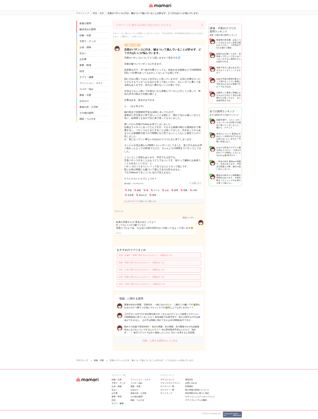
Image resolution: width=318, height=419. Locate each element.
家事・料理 (85, 65)
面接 (139, 190)
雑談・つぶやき (88, 119)
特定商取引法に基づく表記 (197, 393)
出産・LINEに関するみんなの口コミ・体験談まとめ (142, 284)
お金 (167, 190)
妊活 (82, 71)
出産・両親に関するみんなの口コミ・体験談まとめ (141, 277)
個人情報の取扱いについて (197, 390)
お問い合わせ (191, 383)
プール (156, 190)
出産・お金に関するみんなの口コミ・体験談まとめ (141, 270)
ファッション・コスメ (91, 83)
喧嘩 (176, 190)
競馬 (154, 195)
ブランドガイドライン (170, 383)
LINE (195, 190)
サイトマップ (166, 393)
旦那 (130, 190)
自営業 (131, 195)
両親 (185, 190)
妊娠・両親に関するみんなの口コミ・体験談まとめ (141, 262)
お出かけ (84, 101)
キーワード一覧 (167, 386)
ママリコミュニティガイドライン (200, 396)
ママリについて (167, 379)
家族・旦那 (85, 95)
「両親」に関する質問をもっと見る (159, 340)
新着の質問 (85, 23)
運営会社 (189, 379)
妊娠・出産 (85, 35)
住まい (83, 53)
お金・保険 (85, 47)
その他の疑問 (86, 113)
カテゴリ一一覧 (167, 390)
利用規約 (189, 386)
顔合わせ (143, 195)
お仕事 (83, 59)
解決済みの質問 (88, 29)
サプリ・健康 (86, 77)
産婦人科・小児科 (89, 107)
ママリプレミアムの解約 (196, 400)
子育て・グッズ (88, 41)
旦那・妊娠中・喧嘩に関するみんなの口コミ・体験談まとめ (145, 255)
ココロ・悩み (86, 89)
